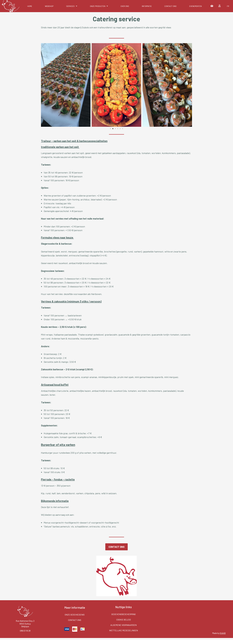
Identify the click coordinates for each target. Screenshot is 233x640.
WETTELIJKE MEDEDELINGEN (123, 630)
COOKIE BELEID (123, 619)
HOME (29, 6)
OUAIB (223, 633)
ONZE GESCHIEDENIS (75, 614)
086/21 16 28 (25, 630)
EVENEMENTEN (195, 6)
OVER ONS (125, 6)
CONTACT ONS (170, 6)
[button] (110, 128)
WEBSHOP (49, 6)
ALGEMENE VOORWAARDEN (123, 625)
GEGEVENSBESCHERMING (123, 614)
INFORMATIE (147, 6)
